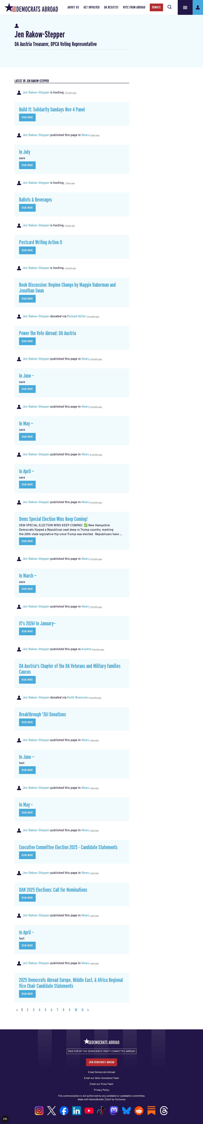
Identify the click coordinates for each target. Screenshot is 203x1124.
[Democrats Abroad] (31, 7)
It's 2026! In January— (37, 624)
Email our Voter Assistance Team (101, 1078)
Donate (156, 7)
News (85, 135)
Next (88, 1010)
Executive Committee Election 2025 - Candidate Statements (68, 847)
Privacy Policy (101, 1090)
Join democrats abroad (101, 1062)
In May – (26, 805)
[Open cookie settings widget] (5, 1119)
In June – (26, 376)
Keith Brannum (77, 698)
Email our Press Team (101, 1084)
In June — (26, 757)
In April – (26, 932)
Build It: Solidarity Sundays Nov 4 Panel (52, 110)
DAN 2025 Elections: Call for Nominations (53, 890)
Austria (86, 649)
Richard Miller (76, 316)
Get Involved (92, 7)
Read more (27, 117)
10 (76, 1010)
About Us (73, 7)
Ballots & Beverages (35, 200)
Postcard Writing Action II (40, 242)
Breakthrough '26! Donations (42, 714)
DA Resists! (111, 7)
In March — (27, 576)
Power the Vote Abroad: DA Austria (47, 333)
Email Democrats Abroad (101, 1072)
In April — (26, 471)
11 (82, 1010)
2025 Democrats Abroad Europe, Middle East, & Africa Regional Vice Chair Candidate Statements (71, 983)
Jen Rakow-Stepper (36, 93)
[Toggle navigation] (185, 7)
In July (24, 152)
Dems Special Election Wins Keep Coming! (53, 519)
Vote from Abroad (134, 7)
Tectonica (120, 1099)
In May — (26, 424)
